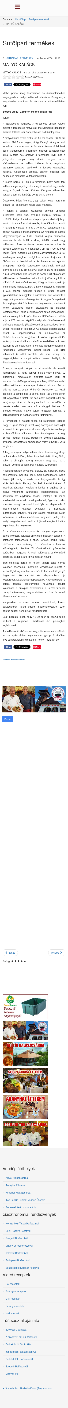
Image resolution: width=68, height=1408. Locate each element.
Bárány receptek (14, 1306)
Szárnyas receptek (15, 1291)
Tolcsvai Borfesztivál (16, 1253)
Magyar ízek (12, 1374)
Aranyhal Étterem (15, 1185)
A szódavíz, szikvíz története (21, 1337)
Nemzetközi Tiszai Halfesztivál (22, 1223)
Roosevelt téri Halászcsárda (20, 1207)
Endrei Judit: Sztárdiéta (18, 1344)
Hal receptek (12, 1284)
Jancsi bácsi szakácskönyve (20, 1351)
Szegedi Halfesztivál (16, 1366)
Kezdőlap (20, 19)
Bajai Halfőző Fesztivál (18, 1231)
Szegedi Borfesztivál (16, 1238)
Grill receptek (12, 1298)
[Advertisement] (34, 808)
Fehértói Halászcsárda (18, 1192)
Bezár (7, 719)
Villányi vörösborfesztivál (19, 1245)
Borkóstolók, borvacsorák (19, 1359)
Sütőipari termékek (39, 19)
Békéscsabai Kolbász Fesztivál (22, 1267)
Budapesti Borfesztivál (17, 1260)
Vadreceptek (12, 1313)
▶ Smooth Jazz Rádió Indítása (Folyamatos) (27, 1388)
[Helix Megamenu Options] (16, 7)
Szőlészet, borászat (16, 1329)
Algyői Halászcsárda (16, 1177)
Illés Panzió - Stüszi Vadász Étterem (25, 1200)
